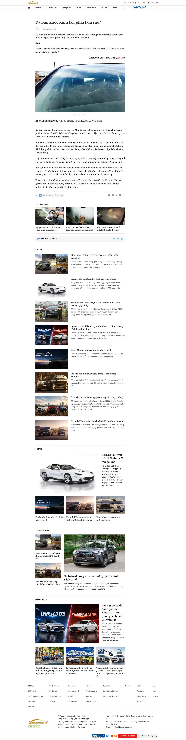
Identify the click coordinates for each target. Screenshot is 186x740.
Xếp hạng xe (72, 701)
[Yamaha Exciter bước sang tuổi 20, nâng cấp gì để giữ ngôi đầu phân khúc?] (49, 656)
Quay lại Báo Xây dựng (149, 736)
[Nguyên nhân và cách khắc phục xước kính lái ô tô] (49, 216)
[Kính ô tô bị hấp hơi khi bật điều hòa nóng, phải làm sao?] (80, 216)
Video (115, 8)
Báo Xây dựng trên (48, 195)
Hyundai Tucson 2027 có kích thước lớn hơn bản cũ (97, 421)
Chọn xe (89, 696)
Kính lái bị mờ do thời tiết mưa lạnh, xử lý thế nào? (108, 228)
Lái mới (78, 8)
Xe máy (52, 701)
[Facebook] (108, 735)
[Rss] (115, 736)
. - (41, 29)
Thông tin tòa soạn (127, 736)
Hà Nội (120, 57)
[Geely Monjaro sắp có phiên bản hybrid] (51, 359)
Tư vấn (139, 701)
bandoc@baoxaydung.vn (122, 727)
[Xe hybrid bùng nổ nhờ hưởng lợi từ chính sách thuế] (94, 553)
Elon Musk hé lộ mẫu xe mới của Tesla (108, 518)
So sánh (71, 696)
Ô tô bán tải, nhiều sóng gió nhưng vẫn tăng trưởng (97, 397)
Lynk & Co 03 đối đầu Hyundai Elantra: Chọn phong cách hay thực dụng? (97, 328)
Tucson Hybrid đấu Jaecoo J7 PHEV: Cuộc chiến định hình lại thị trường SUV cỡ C (109, 672)
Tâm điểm (31, 706)
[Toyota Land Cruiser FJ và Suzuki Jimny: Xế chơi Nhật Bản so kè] (80, 656)
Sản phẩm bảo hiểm (110, 691)
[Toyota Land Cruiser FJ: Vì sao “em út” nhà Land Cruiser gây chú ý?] (51, 311)
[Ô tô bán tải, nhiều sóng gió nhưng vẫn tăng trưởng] (51, 406)
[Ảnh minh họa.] (80, 87)
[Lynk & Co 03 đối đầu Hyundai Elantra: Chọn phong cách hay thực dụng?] (51, 335)
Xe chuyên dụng (55, 696)
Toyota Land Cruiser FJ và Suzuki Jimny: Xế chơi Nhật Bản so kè (80, 671)
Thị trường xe (52, 8)
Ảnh (123, 8)
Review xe (141, 691)
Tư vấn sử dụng (91, 691)
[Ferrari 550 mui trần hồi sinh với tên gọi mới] (51, 288)
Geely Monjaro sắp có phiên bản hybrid (91, 350)
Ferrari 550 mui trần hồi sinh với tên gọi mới (93, 279)
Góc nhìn (31, 701)
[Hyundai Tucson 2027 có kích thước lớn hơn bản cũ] (51, 430)
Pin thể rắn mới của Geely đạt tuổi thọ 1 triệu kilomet (93, 375)
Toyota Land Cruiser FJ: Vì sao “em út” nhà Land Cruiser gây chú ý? (95, 304)
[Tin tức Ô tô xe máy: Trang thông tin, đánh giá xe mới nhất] (33, 2)
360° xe (38, 8)
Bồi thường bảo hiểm (110, 696)
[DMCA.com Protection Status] (34, 726)
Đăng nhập (154, 3)
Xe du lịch (53, 691)
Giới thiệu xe (141, 696)
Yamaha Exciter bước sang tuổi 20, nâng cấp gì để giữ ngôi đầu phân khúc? (48, 671)
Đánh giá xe (66, 8)
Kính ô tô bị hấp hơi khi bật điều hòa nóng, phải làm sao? (79, 228)
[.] (37, 29)
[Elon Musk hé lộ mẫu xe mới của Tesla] (110, 505)
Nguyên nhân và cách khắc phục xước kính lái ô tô (47, 228)
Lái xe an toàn (91, 701)
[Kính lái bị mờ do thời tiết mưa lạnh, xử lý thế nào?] (111, 216)
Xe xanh (104, 8)
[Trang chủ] (29, 8)
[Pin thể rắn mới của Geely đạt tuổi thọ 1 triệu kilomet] (51, 382)
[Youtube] (112, 735)
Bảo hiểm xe (91, 8)
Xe (36, 16)
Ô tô (154, 691)
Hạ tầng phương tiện (35, 696)
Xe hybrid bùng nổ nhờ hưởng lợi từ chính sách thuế (91, 577)
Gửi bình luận (117, 239)
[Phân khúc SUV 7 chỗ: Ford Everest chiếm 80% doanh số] (51, 264)
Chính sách (32, 691)
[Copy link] (124, 195)
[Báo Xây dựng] (139, 8)
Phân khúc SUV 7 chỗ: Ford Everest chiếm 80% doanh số (94, 256)
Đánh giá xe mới (73, 691)
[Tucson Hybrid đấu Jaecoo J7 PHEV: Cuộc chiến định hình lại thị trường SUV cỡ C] (110, 656)
